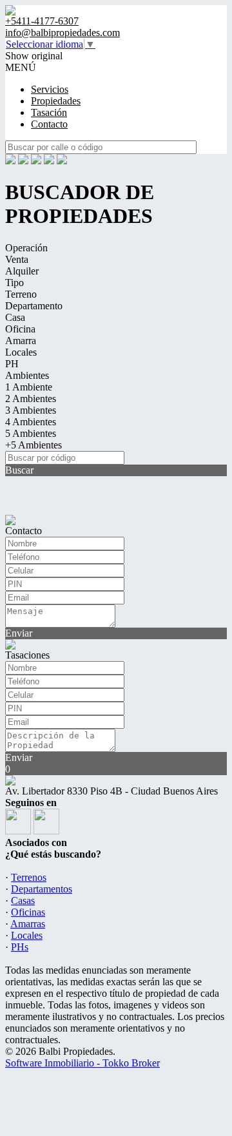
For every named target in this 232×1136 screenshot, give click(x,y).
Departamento (34, 305)
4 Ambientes (30, 421)
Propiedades (56, 100)
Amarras (27, 923)
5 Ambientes (30, 433)
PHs (19, 946)
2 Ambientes (30, 398)
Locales (21, 352)
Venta (16, 259)
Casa (15, 317)
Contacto (49, 124)
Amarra (20, 340)
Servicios (49, 89)
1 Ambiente (28, 386)
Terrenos (28, 877)
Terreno (21, 294)
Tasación (49, 112)
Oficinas (28, 912)
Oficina (20, 328)
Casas (23, 900)
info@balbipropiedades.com (62, 32)
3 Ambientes (30, 410)
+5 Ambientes (33, 444)
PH (12, 363)
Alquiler (22, 270)
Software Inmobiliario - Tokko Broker (82, 1062)
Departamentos (41, 888)
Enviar (18, 633)
